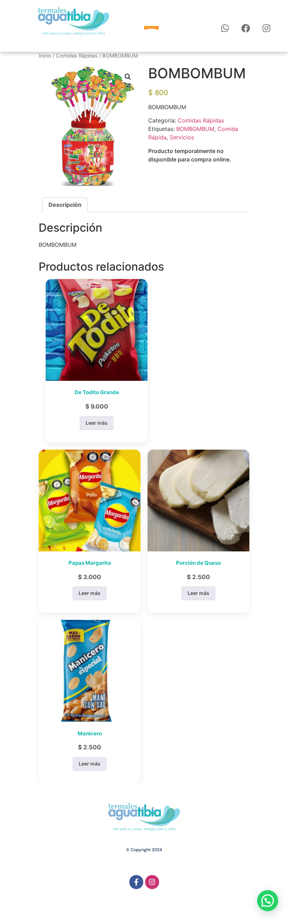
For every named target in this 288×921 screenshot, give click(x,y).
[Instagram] (266, 28)
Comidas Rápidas (77, 56)
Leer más (96, 423)
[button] (128, 77)
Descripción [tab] (64, 204)
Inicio (45, 56)
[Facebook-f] (136, 882)
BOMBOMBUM (195, 128)
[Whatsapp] (225, 28)
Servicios (182, 137)
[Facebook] (245, 28)
